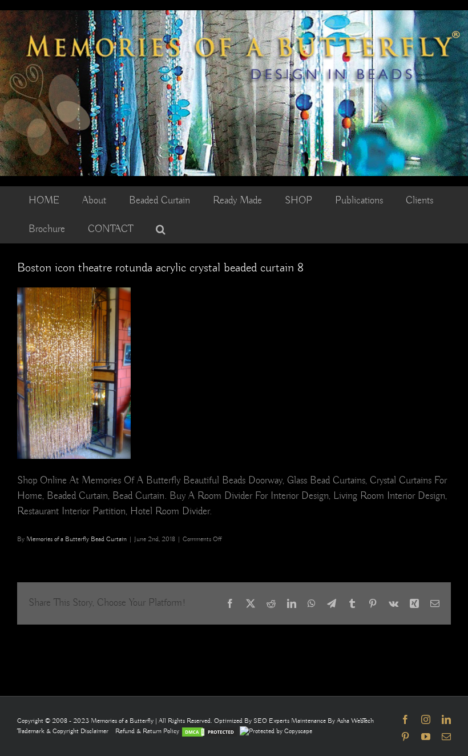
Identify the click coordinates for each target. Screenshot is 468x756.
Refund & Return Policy (148, 731)
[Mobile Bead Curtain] (234, 15)
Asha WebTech (355, 721)
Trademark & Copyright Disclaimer (62, 731)
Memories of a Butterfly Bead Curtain (76, 539)
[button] (160, 229)
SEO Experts (272, 721)
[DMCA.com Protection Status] (209, 731)
